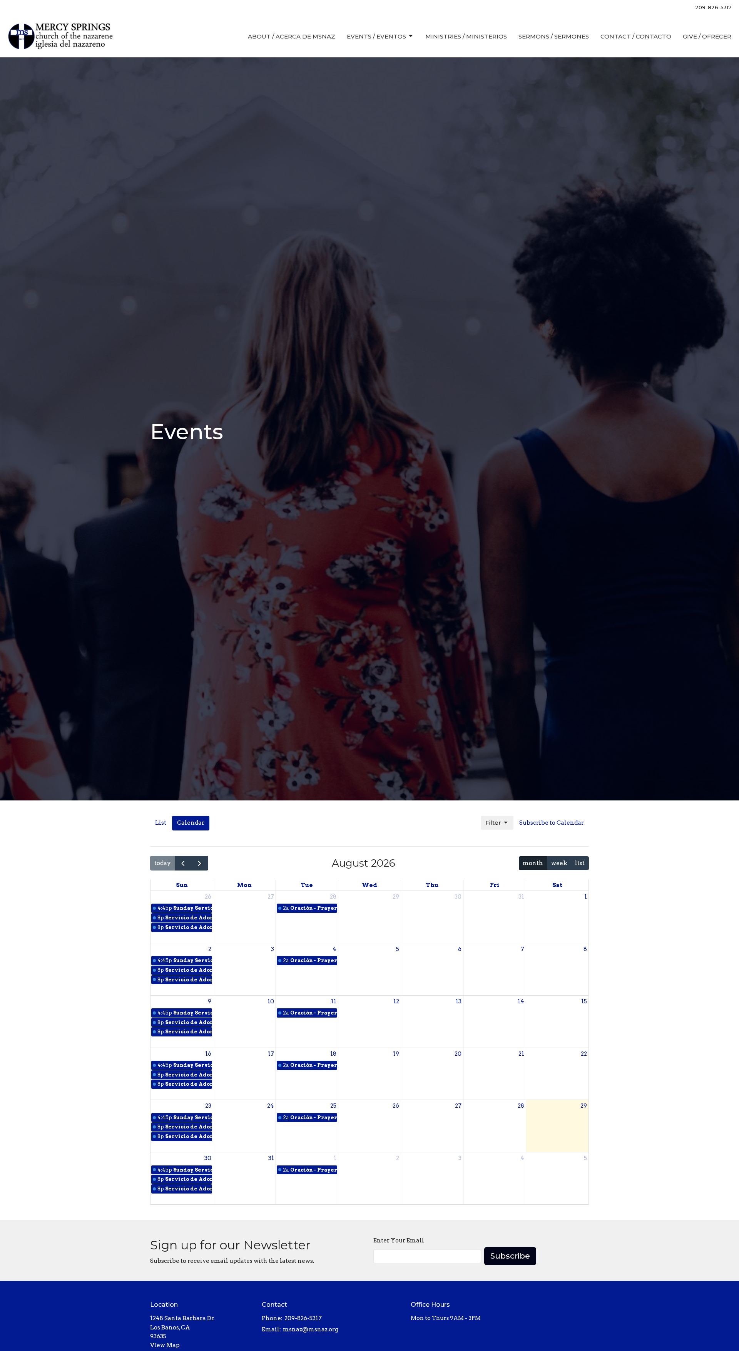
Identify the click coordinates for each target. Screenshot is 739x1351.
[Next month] (199, 863)
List (160, 822)
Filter (493, 822)
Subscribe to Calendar (551, 822)
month (533, 863)
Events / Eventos (376, 36)
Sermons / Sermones (553, 36)
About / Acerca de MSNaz (291, 36)
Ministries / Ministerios (466, 36)
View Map (165, 1345)
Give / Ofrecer (707, 36)
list (580, 863)
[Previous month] (183, 863)
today (162, 863)
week (559, 863)
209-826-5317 (713, 7)
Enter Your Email (398, 1240)
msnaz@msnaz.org (310, 1329)
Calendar (190, 822)
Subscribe (510, 1256)
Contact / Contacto (635, 36)
